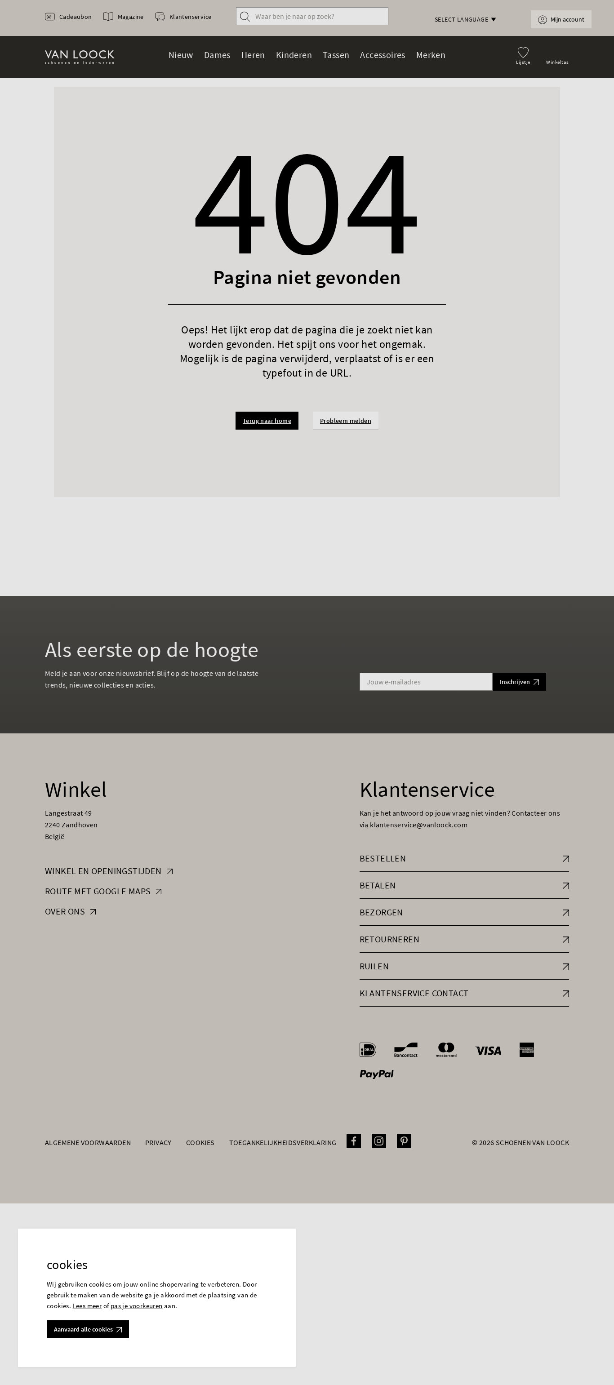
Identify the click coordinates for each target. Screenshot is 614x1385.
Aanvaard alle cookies (83, 1329)
